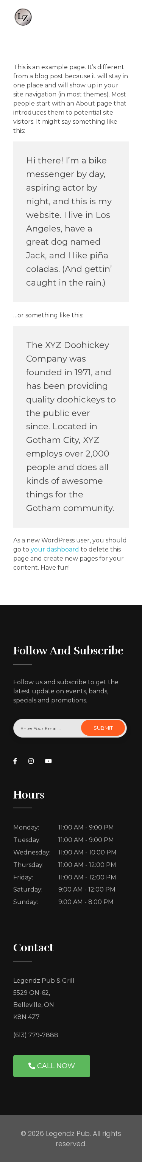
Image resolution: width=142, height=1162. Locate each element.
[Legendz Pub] (71, 17)
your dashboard (55, 549)
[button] (51, 1066)
